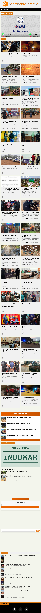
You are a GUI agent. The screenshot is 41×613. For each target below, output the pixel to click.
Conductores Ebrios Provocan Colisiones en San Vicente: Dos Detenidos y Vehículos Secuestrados (30, 375)
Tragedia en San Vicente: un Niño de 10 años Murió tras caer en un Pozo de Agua (18, 559)
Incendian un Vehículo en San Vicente (28, 53)
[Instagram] (20, 609)
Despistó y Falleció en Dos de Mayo (28, 397)
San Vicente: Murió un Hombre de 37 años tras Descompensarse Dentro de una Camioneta (20, 555)
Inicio (2, 9)
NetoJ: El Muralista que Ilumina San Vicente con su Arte (10, 327)
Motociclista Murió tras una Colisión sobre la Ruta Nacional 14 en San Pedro (18, 590)
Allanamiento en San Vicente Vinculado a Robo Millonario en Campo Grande (10, 54)
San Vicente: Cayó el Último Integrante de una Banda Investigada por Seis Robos (18, 577)
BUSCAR (20, 507)
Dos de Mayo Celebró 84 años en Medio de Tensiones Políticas (29, 189)
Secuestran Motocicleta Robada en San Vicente (30, 212)
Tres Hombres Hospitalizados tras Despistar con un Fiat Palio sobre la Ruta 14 (18, 564)
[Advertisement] (8, 490)
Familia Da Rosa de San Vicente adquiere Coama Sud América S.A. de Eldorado (30, 258)
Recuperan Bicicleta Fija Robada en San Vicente (10, 235)
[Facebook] (14, 609)
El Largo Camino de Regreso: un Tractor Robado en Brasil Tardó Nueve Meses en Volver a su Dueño (10, 399)
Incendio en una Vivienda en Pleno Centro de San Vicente (30, 236)
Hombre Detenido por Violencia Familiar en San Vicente (10, 374)
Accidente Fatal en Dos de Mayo (7, 98)
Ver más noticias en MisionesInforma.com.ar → (20, 439)
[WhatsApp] (26, 609)
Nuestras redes (6, 9)
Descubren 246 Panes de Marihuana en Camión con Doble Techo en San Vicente (30, 99)
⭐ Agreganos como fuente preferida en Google (20, 498)
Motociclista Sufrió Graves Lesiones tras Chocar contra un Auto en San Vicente (18, 568)
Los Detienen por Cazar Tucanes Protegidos (29, 167)
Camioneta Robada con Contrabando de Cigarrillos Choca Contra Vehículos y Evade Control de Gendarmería (29, 351)
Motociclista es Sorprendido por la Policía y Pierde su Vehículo (9, 121)
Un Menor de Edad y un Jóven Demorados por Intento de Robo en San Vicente (10, 213)
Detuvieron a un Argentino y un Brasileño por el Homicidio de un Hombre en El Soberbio (19, 581)
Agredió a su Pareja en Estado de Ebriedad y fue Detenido (30, 327)
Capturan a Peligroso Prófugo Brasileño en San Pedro (10, 144)
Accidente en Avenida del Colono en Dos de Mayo (9, 77)
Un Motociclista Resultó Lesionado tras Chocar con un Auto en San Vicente (17, 586)
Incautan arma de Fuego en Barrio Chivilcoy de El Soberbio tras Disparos (30, 77)
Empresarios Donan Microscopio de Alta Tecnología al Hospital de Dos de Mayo (29, 304)
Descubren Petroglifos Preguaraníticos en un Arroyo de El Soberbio (10, 258)
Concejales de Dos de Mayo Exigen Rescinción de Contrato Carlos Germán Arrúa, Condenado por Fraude (10, 351)
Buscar (38, 530)
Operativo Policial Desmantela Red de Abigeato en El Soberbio (10, 281)
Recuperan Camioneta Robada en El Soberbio (10, 167)
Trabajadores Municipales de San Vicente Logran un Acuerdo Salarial (29, 281)
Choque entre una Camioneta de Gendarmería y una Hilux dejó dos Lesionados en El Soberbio (20, 573)
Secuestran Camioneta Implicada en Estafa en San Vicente (30, 121)
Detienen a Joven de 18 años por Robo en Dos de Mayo (30, 144)
